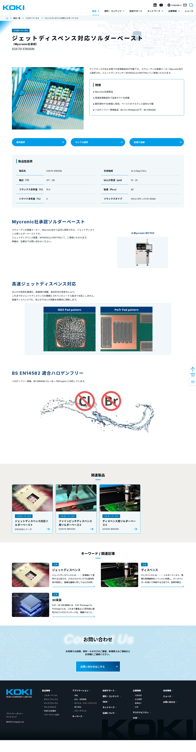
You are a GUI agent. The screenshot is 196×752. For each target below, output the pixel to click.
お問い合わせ (169, 702)
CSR (135, 718)
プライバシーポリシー (14, 714)
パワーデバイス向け (52, 715)
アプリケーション (80, 690)
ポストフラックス (51, 699)
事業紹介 (138, 703)
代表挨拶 (138, 695)
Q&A (105, 701)
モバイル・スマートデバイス (85, 703)
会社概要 (138, 699)
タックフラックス (51, 703)
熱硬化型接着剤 (50, 711)
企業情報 (137, 690)
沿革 (136, 707)
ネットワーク (109, 707)
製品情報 (46, 690)
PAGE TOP (192, 375)
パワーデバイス (80, 711)
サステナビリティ (141, 712)
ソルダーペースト (51, 695)
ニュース (189, 11)
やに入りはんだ (50, 707)
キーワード (77, 716)
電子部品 (77, 707)
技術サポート (135, 11)
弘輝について (109, 713)
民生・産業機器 (80, 699)
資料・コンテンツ (111, 696)
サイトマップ (11, 717)
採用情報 (167, 690)
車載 (76, 695)
